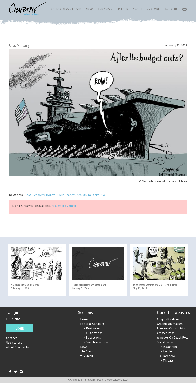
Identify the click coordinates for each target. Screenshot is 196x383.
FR (167, 9)
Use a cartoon (15, 342)
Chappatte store (168, 319)
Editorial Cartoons (66, 9)
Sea (79, 195)
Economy (39, 195)
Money (50, 195)
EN (175, 9)
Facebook (169, 356)
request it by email (64, 206)
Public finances (66, 195)
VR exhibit (86, 356)
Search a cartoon (97, 342)
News (90, 9)
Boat (28, 195)
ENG (17, 319)
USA (102, 195)
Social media (165, 342)
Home (84, 319)
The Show (105, 9)
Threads (168, 360)
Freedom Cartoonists (171, 328)
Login (20, 328)
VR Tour (122, 9)
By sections (93, 337)
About (137, 9)
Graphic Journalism (170, 323)
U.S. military (90, 195)
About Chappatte (17, 347)
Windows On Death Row (172, 337)
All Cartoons (94, 333)
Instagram (170, 346)
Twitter (168, 351)
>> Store (153, 9)
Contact (11, 338)
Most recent (94, 328)
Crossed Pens (165, 333)
